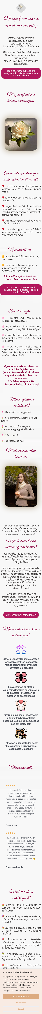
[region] (21, 991)
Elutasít (21, 1009)
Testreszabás (21, 1003)
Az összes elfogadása (21, 996)
